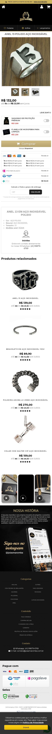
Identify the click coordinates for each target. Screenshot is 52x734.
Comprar (28, 144)
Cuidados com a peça (26, 624)
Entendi (26, 727)
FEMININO (38, 592)
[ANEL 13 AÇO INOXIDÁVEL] (25, 287)
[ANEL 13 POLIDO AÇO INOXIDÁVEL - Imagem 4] (35, 92)
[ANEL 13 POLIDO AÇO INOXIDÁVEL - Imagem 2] (15, 92)
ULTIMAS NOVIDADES (37, 600)
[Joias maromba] (26, 16)
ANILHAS (14, 584)
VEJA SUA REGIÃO (40, 2)
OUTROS (37, 584)
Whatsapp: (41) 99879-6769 (27, 648)
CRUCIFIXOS (14, 599)
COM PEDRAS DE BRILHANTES (14, 588)
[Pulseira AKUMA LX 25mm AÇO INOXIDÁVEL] (25, 389)
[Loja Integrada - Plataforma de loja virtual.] (26, 712)
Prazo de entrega (26, 635)
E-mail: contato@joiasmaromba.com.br (27, 651)
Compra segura (26, 620)
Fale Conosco (26, 617)
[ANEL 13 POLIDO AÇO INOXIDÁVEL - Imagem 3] (25, 92)
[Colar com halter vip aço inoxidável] (25, 440)
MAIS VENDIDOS (38, 588)
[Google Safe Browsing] (31, 696)
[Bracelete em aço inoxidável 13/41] (25, 338)
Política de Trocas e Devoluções (26, 631)
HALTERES (14, 592)
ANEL (14, 603)
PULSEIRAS (14, 595)
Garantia (26, 628)
